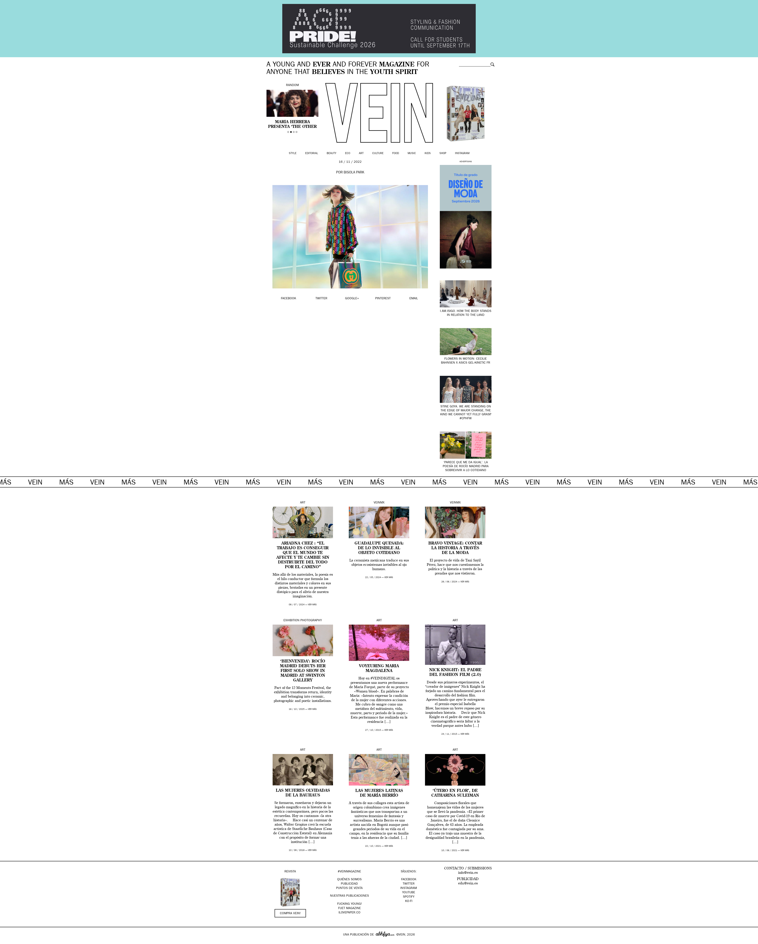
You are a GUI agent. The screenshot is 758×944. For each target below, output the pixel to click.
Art (361, 153)
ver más (312, 605)
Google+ (7, 941)
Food (395, 153)
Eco (347, 153)
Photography (311, 620)
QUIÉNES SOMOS (349, 879)
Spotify (409, 897)
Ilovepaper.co (349, 912)
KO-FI (408, 901)
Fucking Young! (349, 904)
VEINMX (379, 502)
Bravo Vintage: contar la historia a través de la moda (455, 548)
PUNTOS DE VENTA (349, 888)
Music (412, 153)
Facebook (408, 879)
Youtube (408, 892)
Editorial (311, 153)
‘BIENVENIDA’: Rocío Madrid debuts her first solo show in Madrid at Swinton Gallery (303, 671)
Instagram (462, 153)
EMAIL (413, 298)
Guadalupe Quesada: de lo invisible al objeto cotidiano (379, 548)
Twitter (409, 884)
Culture (378, 153)
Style (292, 153)
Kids (428, 153)
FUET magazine (349, 908)
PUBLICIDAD (349, 884)
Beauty (331, 153)
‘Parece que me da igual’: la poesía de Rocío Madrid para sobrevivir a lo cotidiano (466, 466)
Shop (442, 153)
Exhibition (291, 620)
